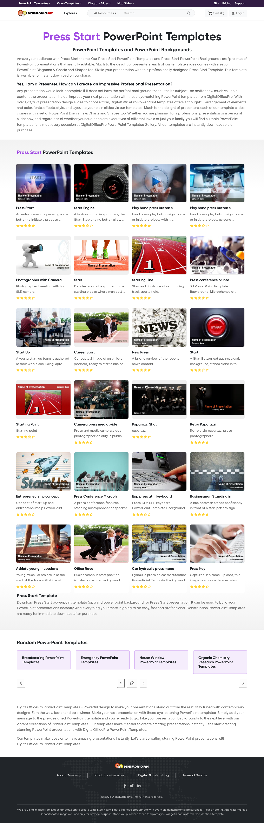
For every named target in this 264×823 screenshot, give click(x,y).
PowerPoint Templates (33, 3)
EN (215, 3)
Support (240, 3)
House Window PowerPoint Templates (158, 660)
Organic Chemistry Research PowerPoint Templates (215, 662)
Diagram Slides (98, 3)
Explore (69, 13)
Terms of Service (195, 775)
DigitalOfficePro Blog (153, 775)
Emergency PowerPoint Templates (99, 660)
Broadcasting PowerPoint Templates (43, 660)
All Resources (104, 13)
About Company (69, 775)
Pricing (226, 3)
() (218, 13)
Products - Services (109, 775)
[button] (238, 13)
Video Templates (68, 3)
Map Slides (124, 3)
